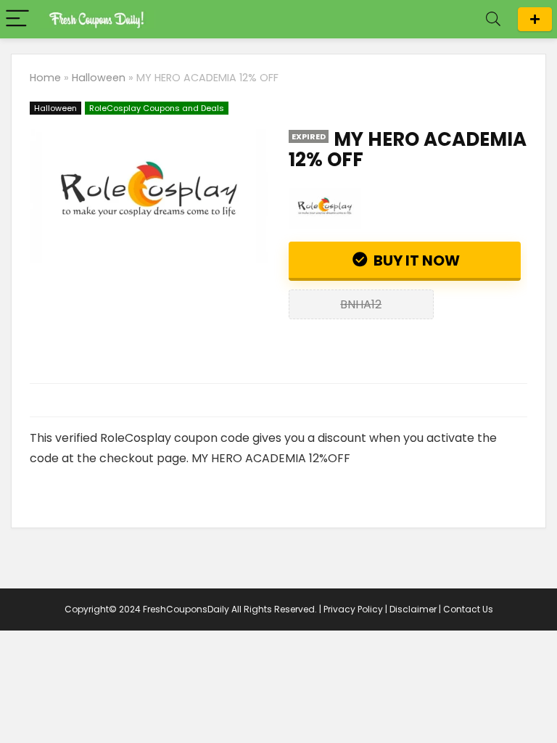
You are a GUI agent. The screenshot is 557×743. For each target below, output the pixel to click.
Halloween (98, 77)
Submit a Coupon (535, 19)
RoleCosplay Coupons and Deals (156, 108)
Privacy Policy (353, 609)
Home (45, 77)
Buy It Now (415, 260)
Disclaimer (413, 609)
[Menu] (17, 19)
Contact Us (468, 609)
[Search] (493, 19)
